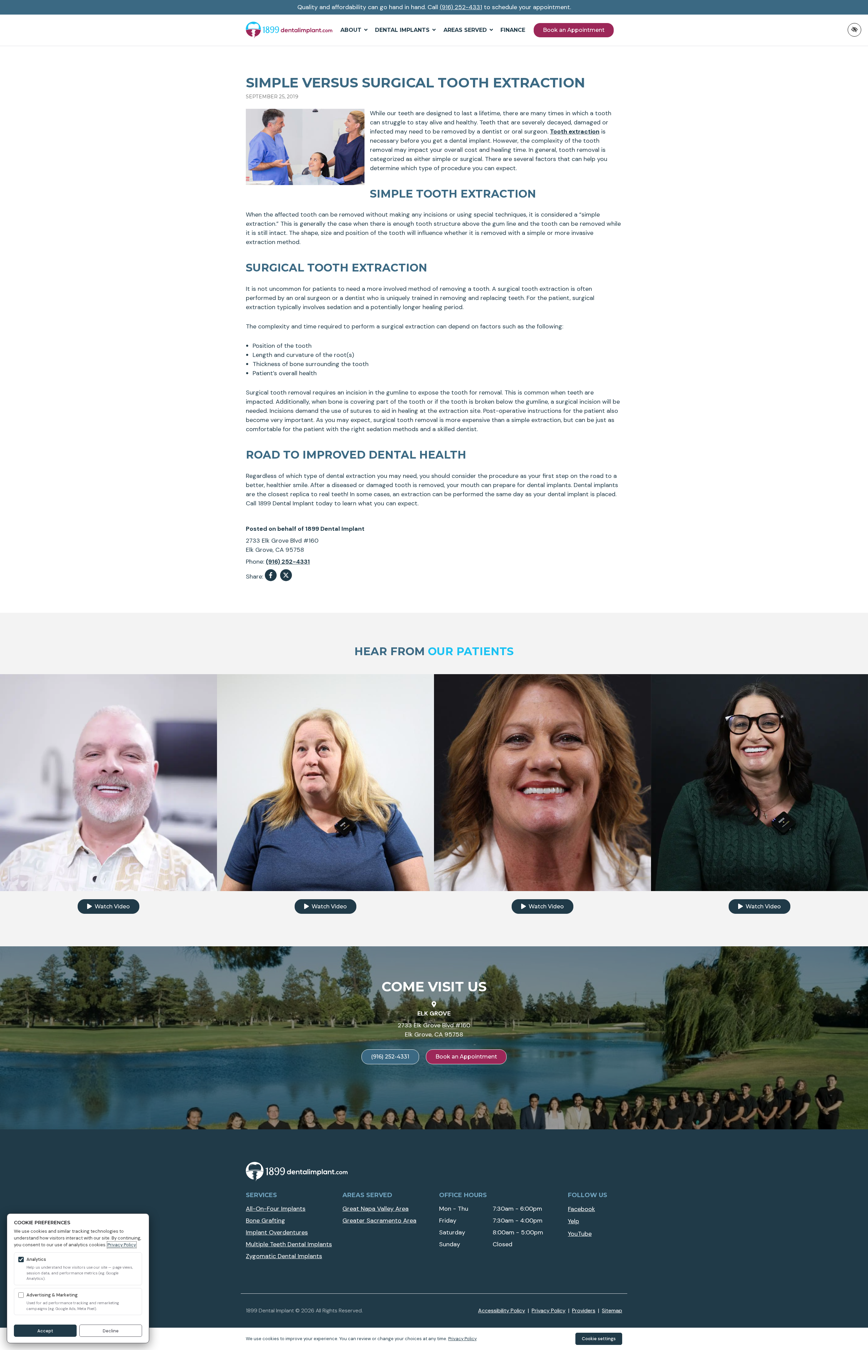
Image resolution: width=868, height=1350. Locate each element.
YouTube (580, 1234)
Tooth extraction (574, 131)
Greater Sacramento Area (379, 1220)
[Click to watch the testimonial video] (108, 782)
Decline (111, 1331)
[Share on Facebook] (270, 576)
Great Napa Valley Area (375, 1209)
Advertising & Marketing (52, 1295)
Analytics (36, 1259)
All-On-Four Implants (275, 1209)
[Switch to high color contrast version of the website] (854, 30)
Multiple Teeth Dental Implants (289, 1244)
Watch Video (111, 906)
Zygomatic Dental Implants (284, 1256)
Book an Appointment (574, 30)
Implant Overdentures (277, 1232)
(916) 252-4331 (461, 7)
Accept (45, 1331)
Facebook (581, 1209)
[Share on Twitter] (286, 576)
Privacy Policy (121, 1245)
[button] (354, 30)
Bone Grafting (265, 1220)
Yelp (573, 1221)
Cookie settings (599, 1339)
